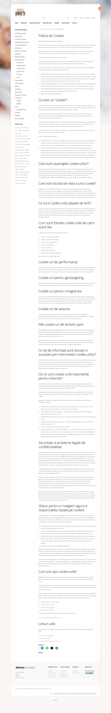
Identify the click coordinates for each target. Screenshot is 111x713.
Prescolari (19, 74)
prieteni (17, 169)
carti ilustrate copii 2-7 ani (21, 136)
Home (16, 23)
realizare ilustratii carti (20, 172)
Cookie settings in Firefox (47, 605)
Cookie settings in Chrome (48, 607)
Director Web (92, 670)
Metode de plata (63, 674)
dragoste (21, 147)
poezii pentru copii (21, 109)
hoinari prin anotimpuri (25, 155)
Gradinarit (26, 152)
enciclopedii (18, 89)
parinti (19, 164)
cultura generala (19, 83)
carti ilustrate (18, 133)
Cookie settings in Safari (47, 610)
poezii (23, 164)
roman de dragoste (23, 175)
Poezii (16, 107)
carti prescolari (18, 139)
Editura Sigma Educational (22, 42)
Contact (74, 23)
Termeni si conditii (52, 673)
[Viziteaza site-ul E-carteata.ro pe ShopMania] (89, 673)
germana (21, 152)
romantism (17, 177)
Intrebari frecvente (76, 673)
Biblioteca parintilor (20, 57)
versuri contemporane (20, 183)
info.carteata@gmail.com (83, 53)
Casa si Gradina (19, 80)
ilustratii (17, 158)
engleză (18, 101)
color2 (55, 700)
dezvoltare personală (20, 33)
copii (16, 144)
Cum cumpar (63, 671)
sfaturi (22, 177)
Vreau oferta (65, 23)
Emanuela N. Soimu (19, 150)
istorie (21, 158)
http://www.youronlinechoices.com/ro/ (51, 617)
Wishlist (81, 18)
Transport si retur (64, 676)
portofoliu (17, 112)
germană (18, 104)
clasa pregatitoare (23, 141)
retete (27, 172)
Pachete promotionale (20, 51)
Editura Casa (18, 48)
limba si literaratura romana (21, 161)
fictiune (16, 152)
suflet (26, 177)
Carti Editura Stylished (20, 45)
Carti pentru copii (19, 60)
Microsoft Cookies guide (47, 636)
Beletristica (18, 54)
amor (16, 130)
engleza (27, 150)
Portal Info (87, 670)
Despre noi (24, 23)
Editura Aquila (18, 36)
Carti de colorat (20, 68)
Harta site (75, 671)
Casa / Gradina (26, 139)
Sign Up (93, 18)
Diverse (17, 86)
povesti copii (18, 166)
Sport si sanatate (19, 118)
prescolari (24, 166)
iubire (24, 158)
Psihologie (17, 115)
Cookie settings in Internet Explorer (50, 602)
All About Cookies (45, 638)
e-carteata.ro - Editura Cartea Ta (46, 29)
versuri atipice (23, 180)
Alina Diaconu (25, 127)
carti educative (20, 71)
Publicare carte (47, 23)
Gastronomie (18, 92)
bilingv (19, 130)
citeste (16, 141)
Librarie (57, 23)
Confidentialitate (51, 674)
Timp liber (17, 180)
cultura (19, 144)
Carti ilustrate (20, 62)
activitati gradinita (21, 65)
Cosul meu (62, 673)
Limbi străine (18, 98)
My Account (87, 18)
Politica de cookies (52, 676)
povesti (18, 77)
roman (16, 175)
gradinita (17, 155)
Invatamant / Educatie (20, 95)
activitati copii (18, 127)
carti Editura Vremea (20, 39)
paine (16, 164)
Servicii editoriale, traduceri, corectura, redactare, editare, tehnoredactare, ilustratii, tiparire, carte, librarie (75, 693)
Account (76, 18)
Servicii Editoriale (34, 23)
